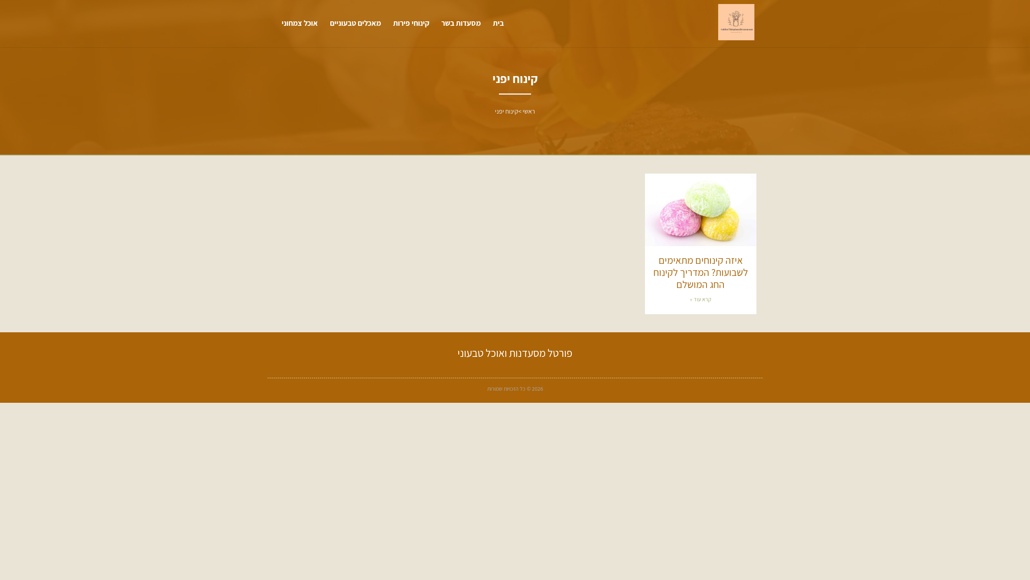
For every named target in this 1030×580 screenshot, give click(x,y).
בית (498, 23)
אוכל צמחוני (300, 23)
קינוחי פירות (411, 23)
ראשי (529, 111)
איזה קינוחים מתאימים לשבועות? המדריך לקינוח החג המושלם (700, 272)
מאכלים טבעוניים (355, 23)
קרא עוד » (700, 299)
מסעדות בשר (461, 23)
